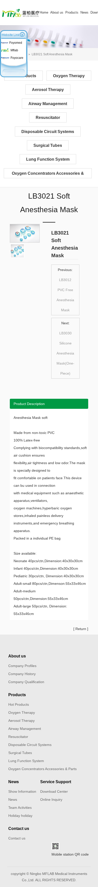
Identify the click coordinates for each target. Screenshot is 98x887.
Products (71, 12)
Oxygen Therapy (69, 76)
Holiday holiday (20, 816)
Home (44, 12)
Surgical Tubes (47, 145)
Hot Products (18, 704)
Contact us (18, 828)
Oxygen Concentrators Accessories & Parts (48, 174)
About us (56, 12)
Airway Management (47, 104)
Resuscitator (48, 117)
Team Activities (20, 808)
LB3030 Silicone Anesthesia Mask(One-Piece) (65, 353)
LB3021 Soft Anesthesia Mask (52, 54)
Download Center (54, 791)
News (84, 12)
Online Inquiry (51, 799)
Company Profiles (22, 666)
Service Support (55, 782)
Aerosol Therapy (48, 89)
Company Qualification (26, 682)
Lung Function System (48, 159)
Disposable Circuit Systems (47, 131)
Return (80, 629)
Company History (22, 674)
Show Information (22, 791)
